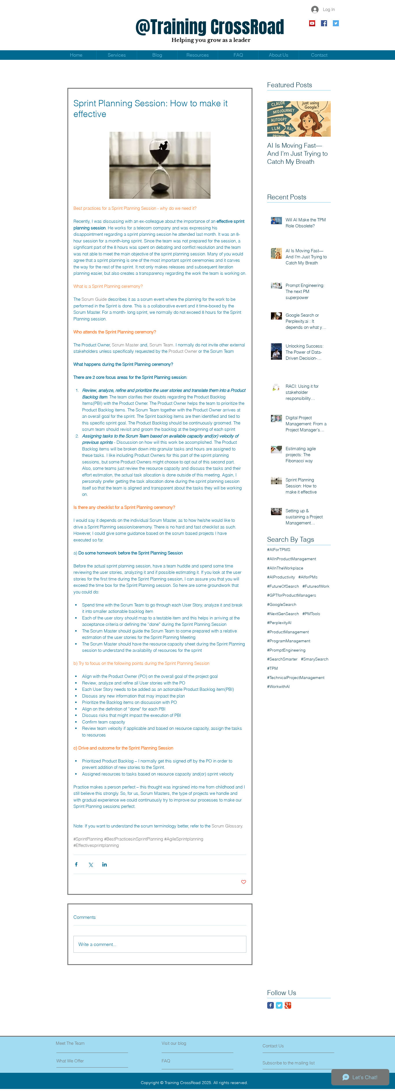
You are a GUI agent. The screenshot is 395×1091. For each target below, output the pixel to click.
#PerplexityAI (279, 622)
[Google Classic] (288, 1005)
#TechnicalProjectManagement (295, 677)
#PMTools (311, 613)
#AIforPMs (308, 577)
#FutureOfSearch (283, 586)
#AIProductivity (281, 577)
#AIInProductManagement (291, 558)
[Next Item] (321, 118)
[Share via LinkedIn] (104, 864)
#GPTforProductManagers (291, 595)
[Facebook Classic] (270, 1005)
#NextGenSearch (283, 613)
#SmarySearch (314, 659)
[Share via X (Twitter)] (90, 864)
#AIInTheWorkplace (285, 568)
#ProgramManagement (288, 640)
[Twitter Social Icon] (336, 23)
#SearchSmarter (282, 659)
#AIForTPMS (278, 549)
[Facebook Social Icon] (324, 23)
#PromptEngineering (286, 650)
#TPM (272, 668)
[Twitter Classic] (279, 1005)
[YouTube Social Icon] (312, 23)
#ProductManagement (288, 631)
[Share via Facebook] (76, 864)
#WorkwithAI (278, 686)
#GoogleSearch (281, 604)
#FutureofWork (315, 586)
